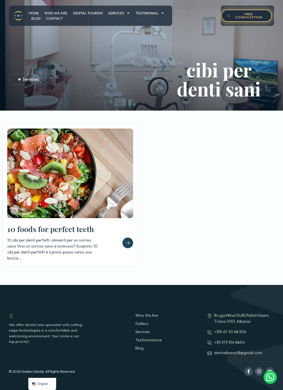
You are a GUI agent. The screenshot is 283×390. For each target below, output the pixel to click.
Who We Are (55, 13)
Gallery (141, 323)
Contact (54, 18)
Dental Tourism (88, 13)
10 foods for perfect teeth (50, 229)
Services (116, 13)
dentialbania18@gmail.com (238, 352)
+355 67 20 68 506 (230, 331)
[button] (270, 377)
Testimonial (147, 13)
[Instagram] (259, 371)
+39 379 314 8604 (229, 342)
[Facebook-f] (248, 371)
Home (34, 13)
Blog (36, 18)
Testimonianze (148, 339)
